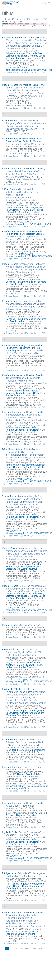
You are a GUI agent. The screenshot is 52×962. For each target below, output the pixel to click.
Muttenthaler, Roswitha (34, 281)
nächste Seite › (22, 949)
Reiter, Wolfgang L (11, 649)
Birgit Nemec (27, 345)
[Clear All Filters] (38, 24)
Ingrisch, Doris (9, 832)
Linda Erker (37, 53)
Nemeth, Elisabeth (35, 207)
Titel (10, 21)
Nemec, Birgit (13, 566)
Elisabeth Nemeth (32, 231)
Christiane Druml (22, 347)
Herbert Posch (38, 37)
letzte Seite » (38, 949)
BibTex (28, 19)
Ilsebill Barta (18, 750)
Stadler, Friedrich (35, 210)
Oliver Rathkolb (24, 141)
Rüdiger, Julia (9, 873)
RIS (45, 19)
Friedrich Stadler (34, 233)
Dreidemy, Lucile (36, 55)
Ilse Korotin (36, 813)
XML (38, 19)
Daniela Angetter (32, 564)
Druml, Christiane (31, 712)
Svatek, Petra (9, 496)
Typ (17, 21)
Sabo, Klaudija (17, 58)
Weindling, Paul (29, 568)
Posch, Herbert (10, 84)
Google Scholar (12, 72)
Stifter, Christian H (11, 189)
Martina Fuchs (30, 84)
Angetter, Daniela (11, 345)
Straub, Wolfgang (26, 933)
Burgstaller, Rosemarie (14, 37)
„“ (26, 44)
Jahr (21, 21)
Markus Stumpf (27, 138)
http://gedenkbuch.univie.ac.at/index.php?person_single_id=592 (27, 787)
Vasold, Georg (9, 548)
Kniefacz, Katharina (12, 168)
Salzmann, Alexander (16, 55)
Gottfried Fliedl (13, 281)
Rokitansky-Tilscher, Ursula (16, 689)
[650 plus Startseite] (26, 3)
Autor (4, 21)
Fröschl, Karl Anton (12, 449)
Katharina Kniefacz (15, 207)
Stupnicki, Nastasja (16, 815)
